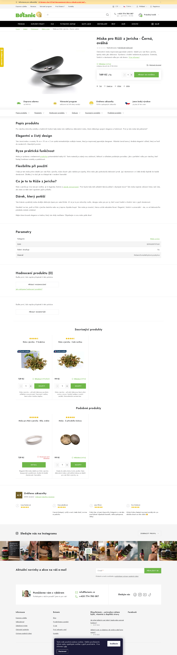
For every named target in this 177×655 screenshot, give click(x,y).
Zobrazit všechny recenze (44, 497)
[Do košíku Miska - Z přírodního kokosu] (78, 464)
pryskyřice (44, 156)
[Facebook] (135, 594)
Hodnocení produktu (57, 113)
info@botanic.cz (87, 592)
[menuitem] (22, 24)
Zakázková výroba (21, 626)
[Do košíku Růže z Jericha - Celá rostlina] (78, 386)
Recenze (33, 6)
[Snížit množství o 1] (125, 75)
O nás (55, 626)
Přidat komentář (37, 312)
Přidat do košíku (146, 75)
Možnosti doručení (155, 65)
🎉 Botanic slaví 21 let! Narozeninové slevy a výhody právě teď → (62, 2)
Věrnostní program (46, 6)
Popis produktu (21, 113)
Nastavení (62, 651)
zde (65, 646)
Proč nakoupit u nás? (60, 630)
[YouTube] (144, 594)
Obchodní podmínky (22, 630)
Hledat (107, 14)
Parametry (38, 113)
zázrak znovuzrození (71, 187)
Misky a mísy (155, 239)
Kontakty (71, 6)
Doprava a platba (21, 6)
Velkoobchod (20, 622)
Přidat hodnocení (37, 285)
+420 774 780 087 (125, 14)
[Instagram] (140, 594)
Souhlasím (114, 643)
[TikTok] (149, 594)
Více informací (134, 57)
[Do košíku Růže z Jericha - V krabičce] (42, 386)
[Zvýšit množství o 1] (131, 75)
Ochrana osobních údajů (24, 633)
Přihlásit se (153, 571)
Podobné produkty (114, 113)
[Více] (155, 24)
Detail (34, 464)
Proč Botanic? (60, 6)
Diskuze (75, 113)
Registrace (156, 6)
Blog (54, 618)
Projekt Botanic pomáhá (60, 622)
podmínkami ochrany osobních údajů (126, 576)
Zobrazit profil (148, 533)
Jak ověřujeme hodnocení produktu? (29, 289)
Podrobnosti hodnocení (125, 48)
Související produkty (92, 113)
